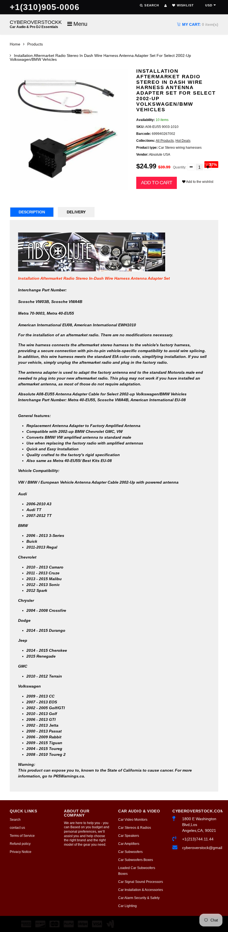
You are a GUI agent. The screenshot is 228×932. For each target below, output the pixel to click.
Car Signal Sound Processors (140, 882)
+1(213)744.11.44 (198, 839)
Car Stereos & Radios (134, 828)
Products (35, 44)
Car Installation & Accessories (140, 890)
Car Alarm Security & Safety (139, 898)
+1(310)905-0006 (45, 7)
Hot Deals (182, 141)
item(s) (200, 24)
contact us (17, 828)
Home (15, 44)
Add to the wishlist (199, 182)
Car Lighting (127, 906)
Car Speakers (128, 836)
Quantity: (179, 167)
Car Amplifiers (128, 844)
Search (15, 820)
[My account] (165, 5)
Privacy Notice (20, 852)
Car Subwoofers (130, 852)
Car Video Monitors (132, 820)
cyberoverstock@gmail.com (200, 847)
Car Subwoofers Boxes (135, 860)
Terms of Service (22, 836)
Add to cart (156, 182)
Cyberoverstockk (36, 24)
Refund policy (20, 844)
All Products (165, 141)
